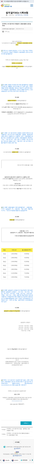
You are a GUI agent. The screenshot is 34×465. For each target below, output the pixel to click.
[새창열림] (6, 460)
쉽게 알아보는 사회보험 (21, 15)
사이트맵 (17, 442)
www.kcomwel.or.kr (17, 401)
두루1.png (7, 31)
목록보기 (26, 423)
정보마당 (11, 15)
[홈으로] (6, 15)
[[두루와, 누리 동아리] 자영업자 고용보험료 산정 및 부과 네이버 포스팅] (17, 52)
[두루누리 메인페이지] (6, 5)
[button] (32, 460)
